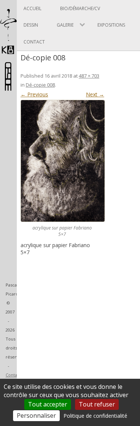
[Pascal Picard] (8, 54)
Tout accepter (47, 404)
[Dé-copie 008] (62, 161)
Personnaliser (36, 415)
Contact (13, 375)
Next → (95, 94)
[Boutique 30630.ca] (8, 87)
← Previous (34, 94)
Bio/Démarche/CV (80, 8)
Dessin (31, 25)
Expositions (111, 25)
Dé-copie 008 (40, 84)
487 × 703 (89, 75)
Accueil (32, 8)
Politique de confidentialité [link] (95, 415)
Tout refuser (97, 404)
